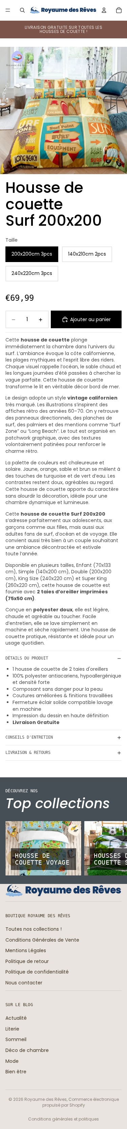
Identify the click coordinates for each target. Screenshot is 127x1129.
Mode (12, 1061)
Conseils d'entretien (29, 737)
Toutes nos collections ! (33, 929)
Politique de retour (27, 961)
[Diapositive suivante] (114, 848)
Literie (12, 1028)
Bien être (15, 1071)
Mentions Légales (25, 950)
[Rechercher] (22, 10)
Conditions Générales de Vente (42, 940)
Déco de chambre (27, 1050)
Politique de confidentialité (37, 971)
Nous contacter (23, 982)
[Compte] (104, 10)
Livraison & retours (27, 752)
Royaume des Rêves (45, 1099)
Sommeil (15, 1039)
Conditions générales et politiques (63, 1119)
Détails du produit (26, 658)
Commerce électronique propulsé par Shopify (80, 1102)
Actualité (16, 1018)
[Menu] (8, 10)
